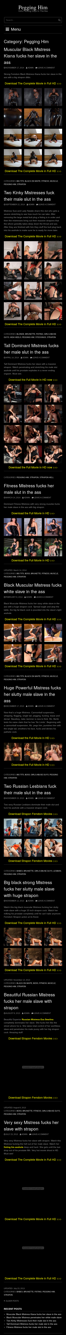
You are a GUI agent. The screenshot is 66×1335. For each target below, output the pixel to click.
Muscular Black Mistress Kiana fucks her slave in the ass (30, 55)
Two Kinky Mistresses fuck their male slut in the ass (31, 1320)
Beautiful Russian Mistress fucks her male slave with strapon (29, 1000)
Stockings (40, 337)
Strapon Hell (47, 477)
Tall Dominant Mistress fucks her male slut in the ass (31, 1324)
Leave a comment (46, 68)
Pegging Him (33, 7)
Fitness (45, 181)
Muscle (54, 181)
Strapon (21, 184)
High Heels (15, 337)
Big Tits (20, 181)
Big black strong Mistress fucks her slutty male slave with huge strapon (29, 888)
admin (31, 68)
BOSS (27, 573)
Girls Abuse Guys (40, 775)
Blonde (20, 334)
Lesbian (57, 871)
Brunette (30, 334)
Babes (20, 871)
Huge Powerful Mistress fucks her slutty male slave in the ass (32, 694)
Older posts (12, 1301)
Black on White (33, 181)
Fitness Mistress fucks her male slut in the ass (28, 1327)
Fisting (39, 334)
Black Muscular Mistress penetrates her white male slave (34, 1317)
